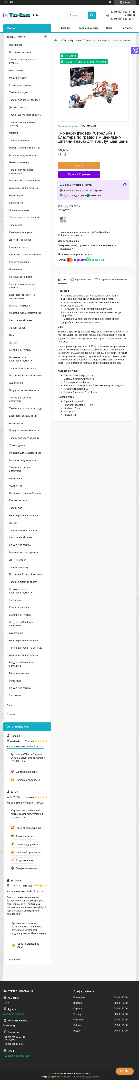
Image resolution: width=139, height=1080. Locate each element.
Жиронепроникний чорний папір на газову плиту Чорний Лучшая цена (27, 813)
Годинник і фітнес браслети (24, 180)
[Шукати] (92, 15)
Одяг (12, 335)
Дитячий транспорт (20, 239)
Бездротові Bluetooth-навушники (21, 624)
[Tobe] (16, 15)
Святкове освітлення (21, 320)
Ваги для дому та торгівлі (23, 155)
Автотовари (16, 195)
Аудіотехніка (16, 70)
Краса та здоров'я (19, 262)
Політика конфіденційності (86, 1077)
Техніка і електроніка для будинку (23, 61)
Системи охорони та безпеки (25, 254)
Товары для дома (19, 140)
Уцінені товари (17, 327)
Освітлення (15, 269)
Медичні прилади (19, 673)
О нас (109, 28)
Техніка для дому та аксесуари (20, 399)
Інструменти (16, 202)
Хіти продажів (17, 445)
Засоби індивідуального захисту (22, 286)
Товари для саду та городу (24, 438)
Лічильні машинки (19, 210)
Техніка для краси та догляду (25, 408)
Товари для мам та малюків (24, 217)
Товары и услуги (88, 28)
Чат (127, 1071)
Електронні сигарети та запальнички (22, 296)
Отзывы (11, 714)
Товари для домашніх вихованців (21, 172)
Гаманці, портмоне (19, 305)
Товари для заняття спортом (25, 114)
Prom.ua (86, 1074)
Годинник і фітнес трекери (23, 552)
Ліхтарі (13, 342)
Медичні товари (18, 77)
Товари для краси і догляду (24, 100)
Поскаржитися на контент (58, 1077)
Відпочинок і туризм (20, 350)
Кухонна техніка (18, 247)
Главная (66, 28)
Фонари (13, 133)
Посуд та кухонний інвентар (24, 147)
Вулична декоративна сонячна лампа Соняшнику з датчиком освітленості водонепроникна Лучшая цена (29, 928)
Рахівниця (15, 680)
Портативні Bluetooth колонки (25, 375)
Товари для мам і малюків (23, 530)
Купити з (73, 174)
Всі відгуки (14, 959)
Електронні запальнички (23, 415)
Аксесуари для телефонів (23, 188)
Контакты (126, 28)
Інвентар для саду (19, 162)
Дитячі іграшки (17, 107)
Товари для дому (18, 567)
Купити (79, 165)
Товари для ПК (17, 225)
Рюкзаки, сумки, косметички (25, 313)
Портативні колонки (20, 52)
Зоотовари (15, 600)
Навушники (15, 44)
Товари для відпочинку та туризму (23, 124)
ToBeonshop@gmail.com (16, 1055)
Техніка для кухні (18, 92)
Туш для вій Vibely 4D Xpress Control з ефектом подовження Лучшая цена (28, 757)
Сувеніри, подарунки (20, 232)
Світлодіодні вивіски (20, 276)
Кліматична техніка (20, 85)
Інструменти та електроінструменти (20, 359)
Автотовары (16, 423)
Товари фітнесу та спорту (23, 368)
